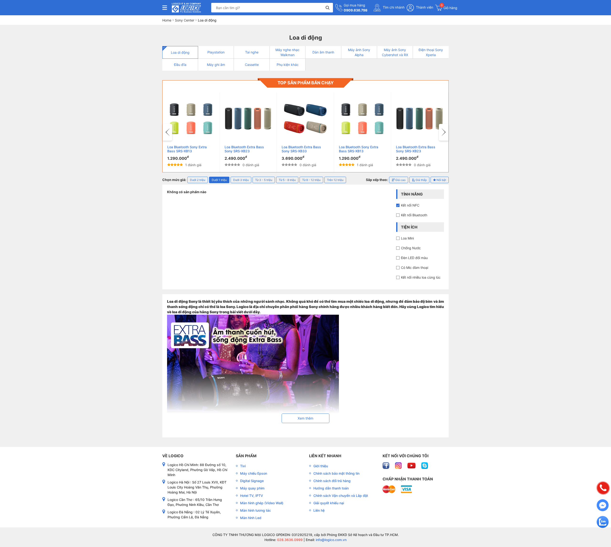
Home (166, 20)
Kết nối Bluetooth (414, 215)
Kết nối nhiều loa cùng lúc (421, 277)
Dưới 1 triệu (219, 180)
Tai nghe (251, 52)
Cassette (252, 65)
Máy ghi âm (216, 65)
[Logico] (186, 7)
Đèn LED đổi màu (414, 258)
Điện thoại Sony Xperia (431, 52)
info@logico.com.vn (331, 540)
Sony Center (184, 20)
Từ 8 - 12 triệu (311, 180)
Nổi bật (441, 180)
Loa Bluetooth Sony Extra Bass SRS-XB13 (187, 149)
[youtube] (411, 465)
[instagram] (399, 465)
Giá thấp (421, 180)
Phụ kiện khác (288, 65)
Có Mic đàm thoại (414, 268)
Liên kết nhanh (325, 455)
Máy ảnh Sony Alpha (359, 52)
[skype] (424, 465)
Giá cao (400, 180)
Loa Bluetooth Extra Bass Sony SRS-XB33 (301, 149)
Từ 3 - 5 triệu (263, 180)
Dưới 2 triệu (197, 180)
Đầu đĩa (180, 65)
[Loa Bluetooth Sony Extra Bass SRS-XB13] (191, 118)
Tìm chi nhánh (393, 7)
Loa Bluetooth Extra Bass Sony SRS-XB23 (244, 149)
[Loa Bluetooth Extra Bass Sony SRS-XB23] (248, 118)
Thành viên (424, 7)
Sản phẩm (246, 455)
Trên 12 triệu (335, 180)
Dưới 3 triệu (241, 180)
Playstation (216, 52)
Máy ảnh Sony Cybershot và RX (395, 52)
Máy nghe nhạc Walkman (287, 52)
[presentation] (167, 132)
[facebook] (386, 465)
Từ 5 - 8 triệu (287, 180)
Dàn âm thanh (323, 52)
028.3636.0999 (289, 540)
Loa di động (180, 52)
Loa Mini (407, 238)
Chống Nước (411, 248)
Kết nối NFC (410, 205)
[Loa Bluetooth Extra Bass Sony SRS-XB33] (305, 118)
